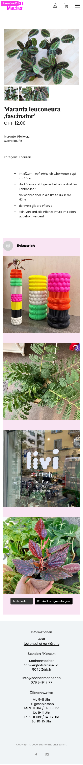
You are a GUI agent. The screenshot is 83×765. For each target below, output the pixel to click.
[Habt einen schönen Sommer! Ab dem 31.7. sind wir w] (41, 468)
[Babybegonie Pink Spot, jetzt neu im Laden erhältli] (41, 555)
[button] (72, 36)
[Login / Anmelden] (55, 5)
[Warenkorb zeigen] (66, 5)
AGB (41, 639)
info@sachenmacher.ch (42, 678)
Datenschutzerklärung (41, 643)
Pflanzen (25, 157)
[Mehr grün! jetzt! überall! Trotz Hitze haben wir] (41, 381)
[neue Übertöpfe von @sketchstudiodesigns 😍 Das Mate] (41, 294)
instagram (47, 754)
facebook (36, 754)
